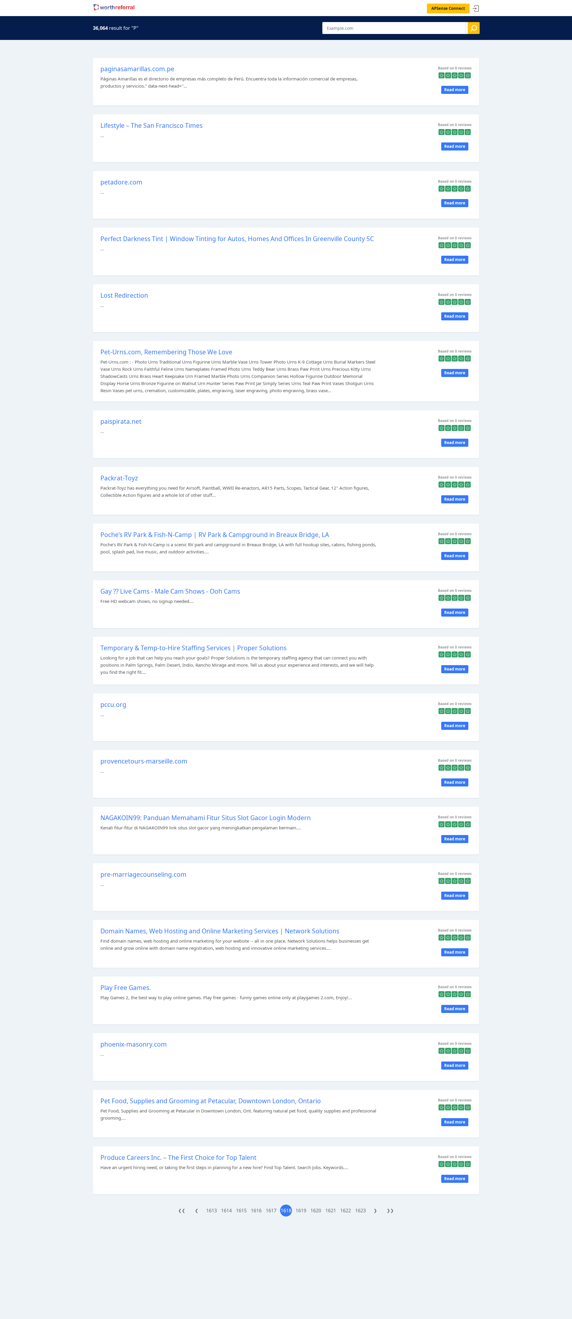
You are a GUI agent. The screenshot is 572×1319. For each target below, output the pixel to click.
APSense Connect (448, 8)
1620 (315, 1210)
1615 (241, 1210)
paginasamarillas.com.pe (137, 69)
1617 (271, 1210)
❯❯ (390, 1210)
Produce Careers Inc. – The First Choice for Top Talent (178, 1157)
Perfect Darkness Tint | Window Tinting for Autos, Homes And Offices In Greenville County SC (237, 239)
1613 (211, 1210)
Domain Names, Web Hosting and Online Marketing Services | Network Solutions (219, 931)
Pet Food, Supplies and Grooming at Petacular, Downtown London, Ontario (210, 1101)
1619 (301, 1210)
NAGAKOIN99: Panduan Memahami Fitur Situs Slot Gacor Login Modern (205, 818)
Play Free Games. (125, 987)
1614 (226, 1210)
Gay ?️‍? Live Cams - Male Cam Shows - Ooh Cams (170, 591)
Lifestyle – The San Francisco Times (151, 125)
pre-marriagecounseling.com (143, 874)
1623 (360, 1210)
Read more (454, 89)
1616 (256, 1210)
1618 (286, 1210)
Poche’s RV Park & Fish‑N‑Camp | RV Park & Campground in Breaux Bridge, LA (214, 534)
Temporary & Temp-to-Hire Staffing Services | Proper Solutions (193, 648)
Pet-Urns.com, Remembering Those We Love (166, 352)
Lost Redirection (124, 295)
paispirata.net (121, 421)
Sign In (475, 8)
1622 (345, 1210)
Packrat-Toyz (119, 478)
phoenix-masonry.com (133, 1044)
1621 (330, 1210)
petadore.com (121, 182)
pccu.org (113, 704)
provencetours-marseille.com (143, 761)
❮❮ (181, 1210)
